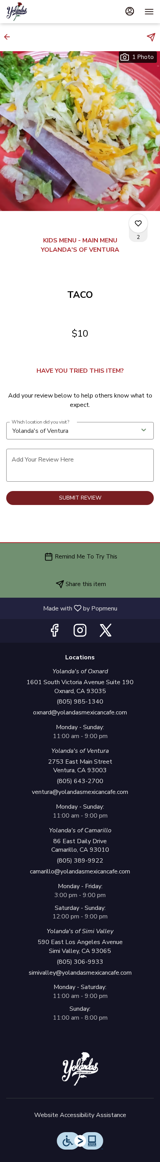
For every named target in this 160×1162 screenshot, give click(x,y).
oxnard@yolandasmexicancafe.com (80, 712)
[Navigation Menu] (149, 11)
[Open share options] (151, 37)
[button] (9, 36)
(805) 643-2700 (80, 781)
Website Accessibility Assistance (80, 1115)
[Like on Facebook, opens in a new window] (54, 633)
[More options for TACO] (138, 223)
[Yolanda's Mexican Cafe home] (41, 11)
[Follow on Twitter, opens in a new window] (106, 633)
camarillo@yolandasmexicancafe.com (80, 871)
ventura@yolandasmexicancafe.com (80, 792)
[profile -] (129, 11)
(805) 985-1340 (80, 701)
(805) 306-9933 (80, 962)
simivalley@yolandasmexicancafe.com (80, 972)
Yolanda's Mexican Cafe (80, 1068)
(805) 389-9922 (80, 860)
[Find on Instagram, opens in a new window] (80, 633)
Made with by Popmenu (61, 608)
